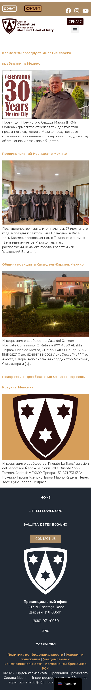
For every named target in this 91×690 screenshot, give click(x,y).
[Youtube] (85, 10)
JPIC (45, 631)
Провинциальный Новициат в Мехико (34, 154)
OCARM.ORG (46, 644)
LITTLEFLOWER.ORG (45, 511)
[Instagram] (77, 10)
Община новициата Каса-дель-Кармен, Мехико (43, 264)
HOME (46, 497)
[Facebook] (68, 10)
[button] (75, 29)
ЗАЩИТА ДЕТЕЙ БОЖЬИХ (45, 524)
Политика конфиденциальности (35, 655)
